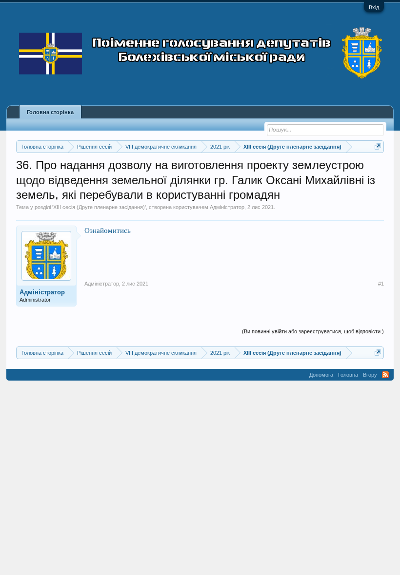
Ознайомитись (107, 230)
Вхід (374, 7)
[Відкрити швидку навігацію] (378, 146)
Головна (348, 375)
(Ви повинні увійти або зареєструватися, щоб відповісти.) (313, 331)
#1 (381, 284)
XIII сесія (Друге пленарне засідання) (99, 207)
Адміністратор (227, 207)
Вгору (370, 375)
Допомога (321, 375)
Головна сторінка (50, 112)
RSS (385, 374)
